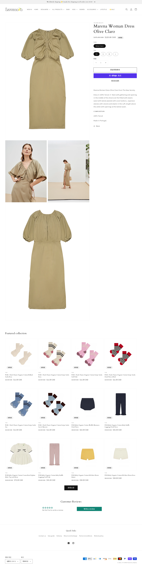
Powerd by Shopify (132, 562)
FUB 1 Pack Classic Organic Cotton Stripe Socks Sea (20, 426)
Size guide (51, 536)
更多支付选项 (115, 80)
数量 (95, 59)
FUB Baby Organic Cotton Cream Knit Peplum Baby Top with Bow (20, 476)
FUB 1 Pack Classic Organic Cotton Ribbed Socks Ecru (19, 376)
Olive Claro (100, 46)
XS (96, 54)
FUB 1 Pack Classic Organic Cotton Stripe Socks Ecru (53, 376)
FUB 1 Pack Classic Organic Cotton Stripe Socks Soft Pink (87, 376)
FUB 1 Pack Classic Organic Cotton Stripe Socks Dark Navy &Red (120, 376)
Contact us (42, 536)
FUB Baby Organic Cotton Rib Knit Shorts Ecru (120, 475)
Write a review (89, 509)
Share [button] (98, 126)
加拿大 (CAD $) (11, 561)
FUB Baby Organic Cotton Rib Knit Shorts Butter (85, 476)
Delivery (59, 536)
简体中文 (25, 561)
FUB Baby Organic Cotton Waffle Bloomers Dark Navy (85, 426)
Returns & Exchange (70, 536)
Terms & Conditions (85, 536)
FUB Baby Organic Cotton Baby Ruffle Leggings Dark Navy (117, 426)
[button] (45, 9)
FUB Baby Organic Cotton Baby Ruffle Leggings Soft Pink (50, 476)
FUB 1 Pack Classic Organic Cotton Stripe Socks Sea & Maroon (53, 426)
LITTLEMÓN (124, 562)
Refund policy (98, 536)
